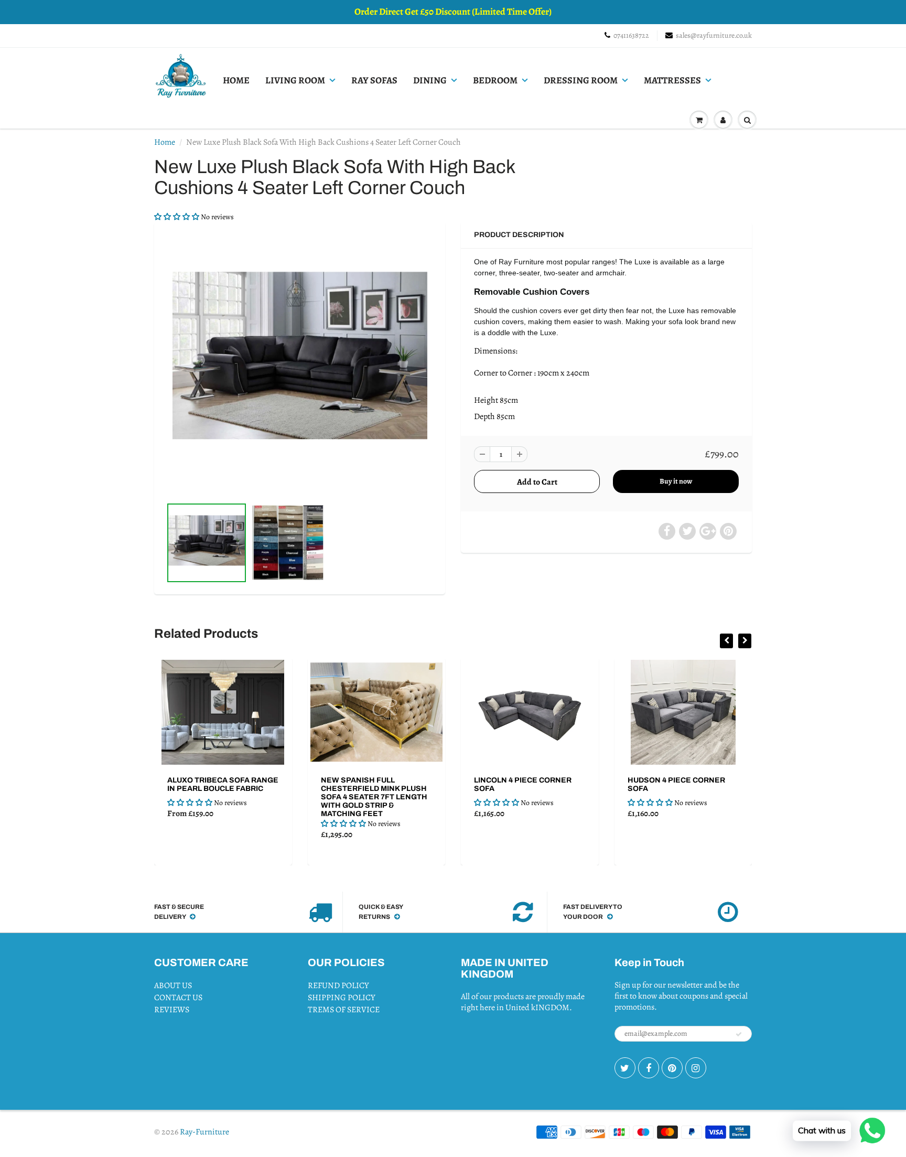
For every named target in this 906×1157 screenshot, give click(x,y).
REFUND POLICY (338, 985)
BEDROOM (495, 80)
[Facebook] (648, 1067)
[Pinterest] (672, 1067)
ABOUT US (173, 985)
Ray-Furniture (204, 1132)
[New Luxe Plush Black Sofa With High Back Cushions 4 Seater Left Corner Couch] (299, 363)
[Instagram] (695, 1067)
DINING (430, 80)
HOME (236, 80)
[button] (177, 217)
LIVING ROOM (295, 80)
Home (164, 142)
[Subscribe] (738, 1034)
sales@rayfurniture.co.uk (714, 35)
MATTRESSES (672, 80)
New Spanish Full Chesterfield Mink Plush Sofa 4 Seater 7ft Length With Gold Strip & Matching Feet (277, 797)
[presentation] (726, 641)
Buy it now (676, 481)
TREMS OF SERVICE (344, 1009)
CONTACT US (178, 997)
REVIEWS (171, 1009)
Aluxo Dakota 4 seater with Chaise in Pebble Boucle (731, 788)
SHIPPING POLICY (341, 997)
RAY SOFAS (374, 80)
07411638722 (631, 35)
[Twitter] (624, 1067)
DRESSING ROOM (581, 80)
